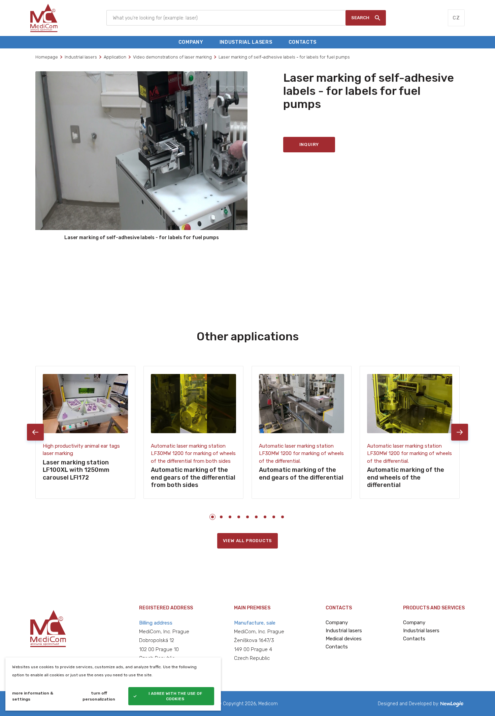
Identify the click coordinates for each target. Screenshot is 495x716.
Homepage (46, 57)
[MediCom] (44, 18)
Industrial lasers (81, 57)
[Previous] (35, 432)
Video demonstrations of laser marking (172, 57)
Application (115, 57)
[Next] (459, 432)
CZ (456, 18)
